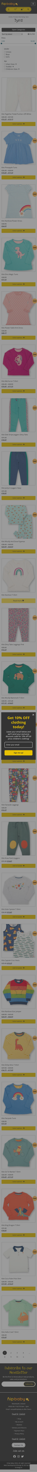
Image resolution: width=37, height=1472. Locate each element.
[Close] (33, 714)
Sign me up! (18, 753)
